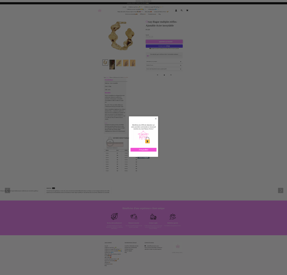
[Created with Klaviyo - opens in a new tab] (143, 158)
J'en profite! (143, 150)
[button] (143, 134)
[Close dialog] (155, 118)
